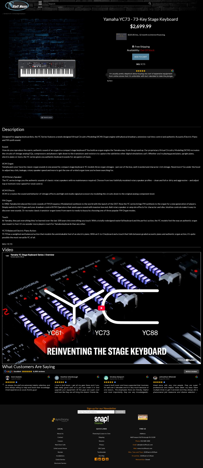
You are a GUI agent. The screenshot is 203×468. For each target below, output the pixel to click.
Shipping (101, 437)
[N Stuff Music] (17, 5)
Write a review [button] (191, 372)
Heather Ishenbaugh (68, 377)
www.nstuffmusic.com (144, 448)
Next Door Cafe (60, 445)
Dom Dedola (15, 377)
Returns (101, 441)
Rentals (60, 452)
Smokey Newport (116, 377)
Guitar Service (60, 459)
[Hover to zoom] (46, 68)
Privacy (101, 445)
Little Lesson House (60, 448)
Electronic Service (60, 463)
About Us (60, 433)
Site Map (101, 456)
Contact (60, 437)
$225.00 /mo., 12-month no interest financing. (146, 35)
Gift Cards (101, 448)
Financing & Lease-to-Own (101, 433)
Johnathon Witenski (166, 377)
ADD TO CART (140, 57)
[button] (174, 74)
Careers (60, 441)
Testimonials (101, 452)
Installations (60, 456)
